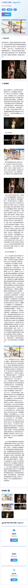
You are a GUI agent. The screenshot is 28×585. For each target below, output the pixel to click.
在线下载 (14, 540)
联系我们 (14, 579)
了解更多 (14, 560)
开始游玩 (7, 14)
